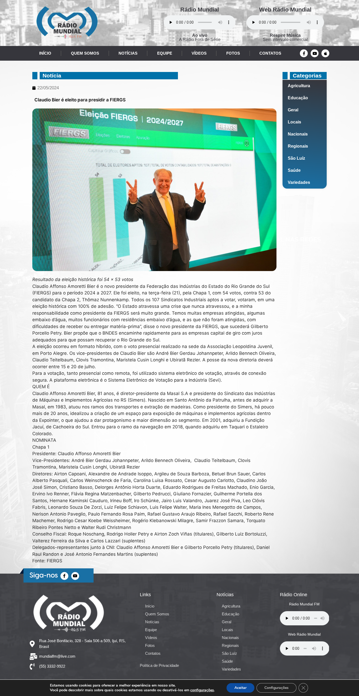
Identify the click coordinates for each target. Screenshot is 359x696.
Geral (293, 110)
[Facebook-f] (304, 53)
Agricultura (299, 86)
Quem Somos (85, 53)
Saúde (294, 170)
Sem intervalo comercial (285, 37)
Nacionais (298, 134)
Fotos (233, 53)
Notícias (128, 53)
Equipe (164, 53)
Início (45, 53)
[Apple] (325, 53)
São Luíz (296, 158)
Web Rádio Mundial (285, 9)
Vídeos (199, 53)
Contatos (270, 53)
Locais (294, 122)
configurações (202, 690)
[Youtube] (315, 53)
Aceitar (240, 687)
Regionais (298, 146)
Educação (298, 98)
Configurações (276, 687)
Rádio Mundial (199, 9)
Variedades (299, 182)
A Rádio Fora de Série (199, 37)
